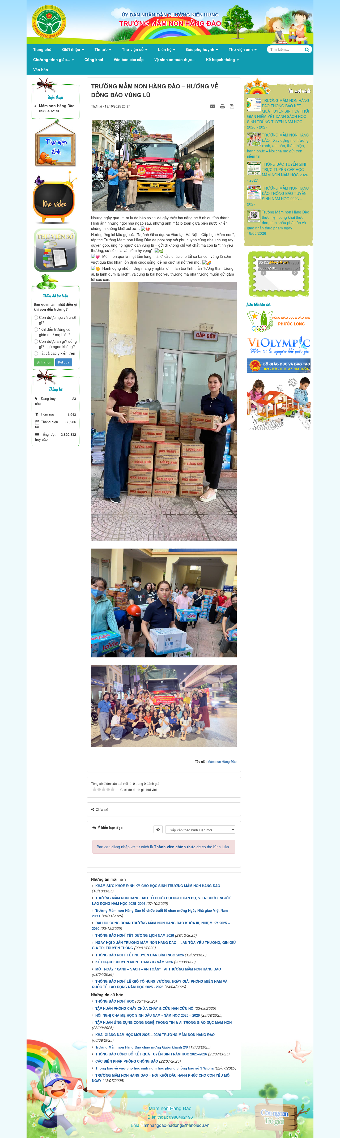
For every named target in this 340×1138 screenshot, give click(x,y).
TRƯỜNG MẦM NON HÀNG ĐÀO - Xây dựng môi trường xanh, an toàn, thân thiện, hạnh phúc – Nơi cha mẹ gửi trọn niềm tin (278, 145)
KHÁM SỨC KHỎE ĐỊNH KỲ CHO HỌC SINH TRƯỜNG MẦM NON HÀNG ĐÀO (157, 885)
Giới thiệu (71, 49)
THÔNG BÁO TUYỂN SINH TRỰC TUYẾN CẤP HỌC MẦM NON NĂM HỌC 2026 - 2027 (277, 172)
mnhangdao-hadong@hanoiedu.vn (177, 1125)
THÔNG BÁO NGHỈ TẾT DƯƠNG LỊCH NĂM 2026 (134, 935)
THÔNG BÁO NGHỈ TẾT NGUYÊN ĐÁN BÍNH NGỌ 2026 (139, 954)
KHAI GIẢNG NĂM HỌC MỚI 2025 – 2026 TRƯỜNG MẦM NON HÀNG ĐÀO (155, 1034)
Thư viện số (133, 49)
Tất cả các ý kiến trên (57, 353)
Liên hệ (165, 49)
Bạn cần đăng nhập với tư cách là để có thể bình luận (163, 846)
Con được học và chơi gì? (57, 320)
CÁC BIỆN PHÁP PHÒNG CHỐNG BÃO (126, 1061)
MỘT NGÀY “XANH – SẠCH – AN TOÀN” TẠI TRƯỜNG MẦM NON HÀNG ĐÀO (158, 969)
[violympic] (279, 345)
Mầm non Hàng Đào (222, 761)
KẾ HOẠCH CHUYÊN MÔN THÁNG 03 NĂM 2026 (134, 961)
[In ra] (223, 106)
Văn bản (40, 69)
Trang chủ (42, 49)
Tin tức (102, 49)
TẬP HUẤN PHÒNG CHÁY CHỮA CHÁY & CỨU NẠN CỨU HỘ (144, 1008)
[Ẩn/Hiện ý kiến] (158, 829)
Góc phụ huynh (200, 49)
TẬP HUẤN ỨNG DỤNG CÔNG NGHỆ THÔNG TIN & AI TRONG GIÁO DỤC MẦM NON (163, 1022)
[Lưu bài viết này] (232, 106)
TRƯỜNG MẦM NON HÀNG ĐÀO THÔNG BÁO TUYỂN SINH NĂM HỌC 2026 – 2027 (278, 196)
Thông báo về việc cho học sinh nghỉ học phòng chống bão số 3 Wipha (154, 1068)
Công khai (93, 59)
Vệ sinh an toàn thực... (175, 59)
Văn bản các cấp (129, 59)
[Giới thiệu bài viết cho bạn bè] (213, 106)
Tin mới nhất (299, 90)
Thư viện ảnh (241, 49)
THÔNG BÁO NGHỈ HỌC (114, 1001)
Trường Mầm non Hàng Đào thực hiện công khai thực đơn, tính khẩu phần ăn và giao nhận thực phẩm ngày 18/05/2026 (278, 222)
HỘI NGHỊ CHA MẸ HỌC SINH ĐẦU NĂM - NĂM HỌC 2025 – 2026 (147, 1015)
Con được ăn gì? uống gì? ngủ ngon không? (58, 344)
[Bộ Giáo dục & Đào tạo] (279, 364)
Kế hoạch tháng (221, 59)
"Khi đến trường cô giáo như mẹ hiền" (54, 332)
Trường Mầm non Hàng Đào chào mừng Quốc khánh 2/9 (141, 1047)
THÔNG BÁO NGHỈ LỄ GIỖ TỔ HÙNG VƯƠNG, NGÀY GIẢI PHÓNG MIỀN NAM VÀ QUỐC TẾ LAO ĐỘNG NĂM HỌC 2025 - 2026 (159, 984)
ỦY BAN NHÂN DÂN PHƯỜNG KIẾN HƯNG (170, 15)
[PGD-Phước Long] (279, 320)
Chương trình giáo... (52, 59)
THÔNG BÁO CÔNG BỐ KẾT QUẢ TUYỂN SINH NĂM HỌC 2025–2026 (151, 1053)
